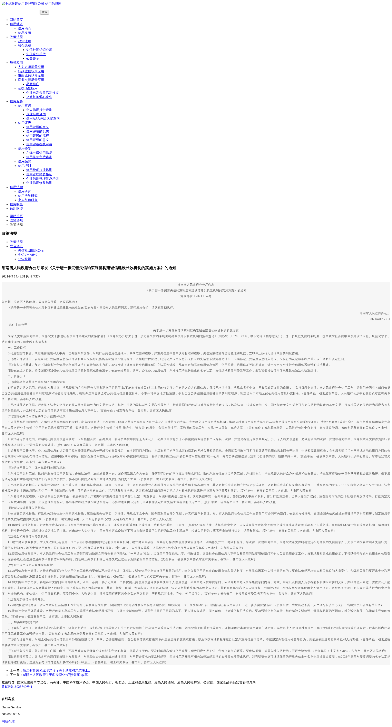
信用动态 (16, 24)
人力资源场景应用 (31, 67)
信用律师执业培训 (39, 170)
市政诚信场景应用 (31, 75)
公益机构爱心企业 (39, 97)
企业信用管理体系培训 (42, 178)
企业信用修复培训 (39, 183)
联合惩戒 (24, 45)
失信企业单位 (36, 54)
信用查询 (24, 105)
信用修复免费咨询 (39, 157)
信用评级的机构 (37, 131)
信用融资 (24, 161)
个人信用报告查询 (39, 110)
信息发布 (24, 32)
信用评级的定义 (37, 127)
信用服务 (16, 101)
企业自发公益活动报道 (42, 92)
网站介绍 (8, 721)
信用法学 (16, 187)
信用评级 (24, 122)
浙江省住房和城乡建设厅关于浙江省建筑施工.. (56, 670)
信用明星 (16, 204)
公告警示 (32, 58)
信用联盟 (16, 208)
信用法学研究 (28, 195)
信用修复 (24, 148)
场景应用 (16, 62)
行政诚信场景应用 (31, 71)
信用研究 (24, 191)
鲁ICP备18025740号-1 (17, 686)
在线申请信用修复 (39, 152)
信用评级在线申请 (39, 144)
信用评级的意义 (37, 140)
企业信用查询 (36, 114)
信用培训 (24, 165)
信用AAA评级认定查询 (43, 118)
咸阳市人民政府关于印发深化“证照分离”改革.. (56, 675)
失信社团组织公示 (39, 49)
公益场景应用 (28, 88)
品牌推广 (32, 84)
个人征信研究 (28, 200)
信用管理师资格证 (39, 174)
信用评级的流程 (37, 135)
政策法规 (16, 37)
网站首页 (16, 19)
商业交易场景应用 (31, 80)
